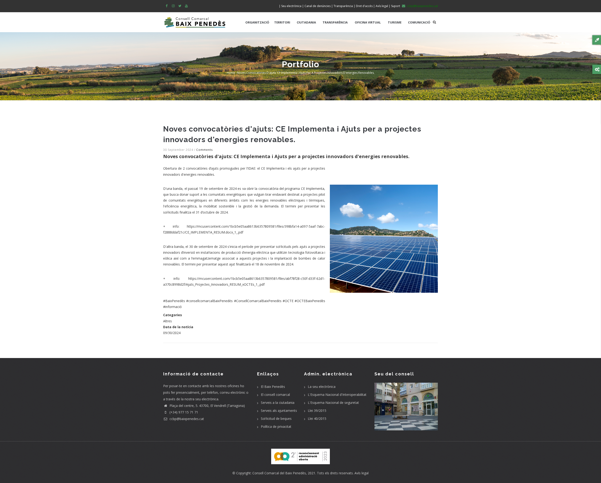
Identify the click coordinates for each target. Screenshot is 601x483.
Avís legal (361, 473)
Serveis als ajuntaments (279, 410)
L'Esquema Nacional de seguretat (333, 402)
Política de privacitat (276, 426)
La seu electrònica (321, 386)
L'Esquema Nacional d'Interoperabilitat (337, 394)
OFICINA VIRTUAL (368, 22)
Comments (204, 150)
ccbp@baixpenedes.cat (186, 419)
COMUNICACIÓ (419, 22)
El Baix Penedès (273, 386)
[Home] (195, 20)
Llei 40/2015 (317, 418)
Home (231, 73)
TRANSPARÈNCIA (335, 22)
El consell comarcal (275, 394)
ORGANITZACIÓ (257, 22)
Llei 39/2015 (317, 410)
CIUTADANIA (306, 22)
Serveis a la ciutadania (277, 402)
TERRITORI (282, 22)
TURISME (394, 22)
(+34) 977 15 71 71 (183, 412)
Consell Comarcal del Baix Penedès (279, 473)
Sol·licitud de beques (276, 418)
